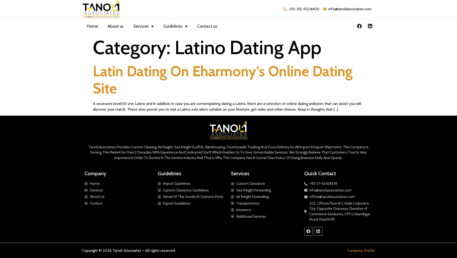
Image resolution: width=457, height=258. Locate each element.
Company (95, 173)
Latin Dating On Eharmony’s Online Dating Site (223, 79)
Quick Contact (320, 173)
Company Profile (361, 250)
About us (116, 26)
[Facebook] (359, 26)
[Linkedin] (370, 26)
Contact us (207, 26)
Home (92, 26)
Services (141, 26)
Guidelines (173, 26)
